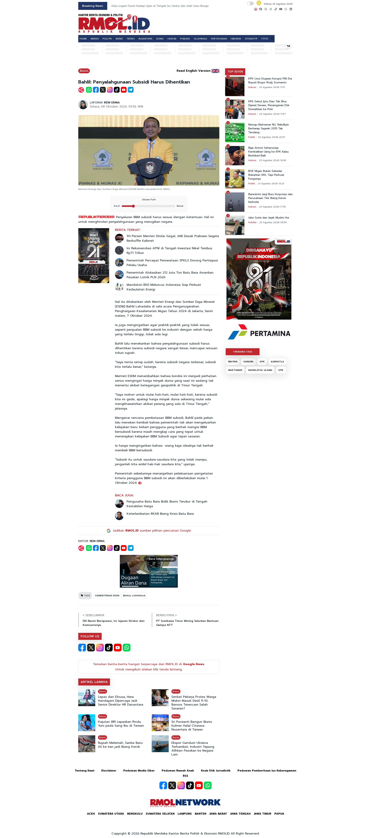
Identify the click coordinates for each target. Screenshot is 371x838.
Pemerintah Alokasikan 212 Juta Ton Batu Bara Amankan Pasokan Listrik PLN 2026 (170, 275)
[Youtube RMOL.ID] (118, 647)
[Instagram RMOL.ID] (100, 647)
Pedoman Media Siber (139, 771)
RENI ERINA (112, 103)
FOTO (264, 38)
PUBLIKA (185, 38)
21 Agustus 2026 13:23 (271, 183)
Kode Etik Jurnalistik (216, 771)
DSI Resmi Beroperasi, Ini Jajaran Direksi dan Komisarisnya (114, 623)
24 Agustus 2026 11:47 (272, 114)
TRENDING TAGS (242, 351)
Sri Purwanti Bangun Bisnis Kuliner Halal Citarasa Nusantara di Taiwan (191, 725)
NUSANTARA (145, 38)
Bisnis (84, 70)
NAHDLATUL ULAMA (260, 370)
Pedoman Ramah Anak (178, 771)
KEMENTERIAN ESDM (107, 595)
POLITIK (107, 38)
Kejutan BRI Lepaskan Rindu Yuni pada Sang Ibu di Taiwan (121, 724)
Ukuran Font (149, 199)
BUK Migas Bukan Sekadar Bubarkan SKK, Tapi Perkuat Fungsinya (266, 175)
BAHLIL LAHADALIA (134, 595)
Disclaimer (108, 771)
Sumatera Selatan (160, 814)
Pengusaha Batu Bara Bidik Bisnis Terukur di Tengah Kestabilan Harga (167, 504)
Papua (279, 814)
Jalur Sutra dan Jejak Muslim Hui (268, 218)
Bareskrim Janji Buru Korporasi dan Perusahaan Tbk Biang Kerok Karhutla (270, 198)
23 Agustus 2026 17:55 (272, 206)
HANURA (248, 361)
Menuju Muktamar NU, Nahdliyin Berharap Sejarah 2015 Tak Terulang (268, 128)
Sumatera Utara (111, 814)
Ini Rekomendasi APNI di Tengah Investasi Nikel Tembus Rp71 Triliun (169, 250)
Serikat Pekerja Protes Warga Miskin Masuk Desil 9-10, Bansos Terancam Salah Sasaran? (193, 702)
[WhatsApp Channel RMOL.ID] (126, 647)
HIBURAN (236, 38)
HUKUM (172, 38)
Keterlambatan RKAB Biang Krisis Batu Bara (160, 513)
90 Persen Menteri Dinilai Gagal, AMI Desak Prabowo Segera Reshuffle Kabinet (173, 238)
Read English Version (193, 70)
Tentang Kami (84, 771)
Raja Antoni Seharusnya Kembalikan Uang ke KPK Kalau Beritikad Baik (268, 152)
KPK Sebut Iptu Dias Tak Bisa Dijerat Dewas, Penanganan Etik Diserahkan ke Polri (268, 105)
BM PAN (232, 361)
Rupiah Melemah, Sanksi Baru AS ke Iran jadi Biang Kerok (120, 745)
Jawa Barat (218, 814)
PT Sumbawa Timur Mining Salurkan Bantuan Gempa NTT (187, 623)
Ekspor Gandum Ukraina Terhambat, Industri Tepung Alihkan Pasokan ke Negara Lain (192, 748)
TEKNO (131, 38)
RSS (185, 776)
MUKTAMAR (235, 370)
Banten (200, 814)
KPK (262, 361)
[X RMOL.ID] (91, 647)
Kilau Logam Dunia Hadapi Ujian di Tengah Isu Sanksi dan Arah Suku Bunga (159, 6)
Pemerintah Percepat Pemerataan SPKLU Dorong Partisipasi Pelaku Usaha (172, 262)
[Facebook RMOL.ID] (82, 647)
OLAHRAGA (200, 38)
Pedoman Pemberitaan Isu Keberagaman (266, 771)
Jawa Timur (262, 814)
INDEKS (95, 38)
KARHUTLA (277, 361)
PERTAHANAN (219, 38)
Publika (252, 222)
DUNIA (160, 38)
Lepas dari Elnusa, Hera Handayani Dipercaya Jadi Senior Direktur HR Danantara (120, 701)
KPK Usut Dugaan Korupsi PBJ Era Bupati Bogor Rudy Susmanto (270, 80)
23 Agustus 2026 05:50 (273, 222)
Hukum (252, 87)
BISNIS (119, 38)
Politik (251, 137)
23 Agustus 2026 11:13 (272, 87)
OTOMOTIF (251, 38)
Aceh (91, 814)
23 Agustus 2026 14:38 (272, 160)
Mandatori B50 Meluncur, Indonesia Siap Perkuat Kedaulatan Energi (164, 287)
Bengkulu (135, 814)
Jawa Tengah (240, 814)
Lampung (185, 814)
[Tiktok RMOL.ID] (109, 647)
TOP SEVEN (235, 72)
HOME (83, 38)
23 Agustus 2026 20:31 (271, 137)
